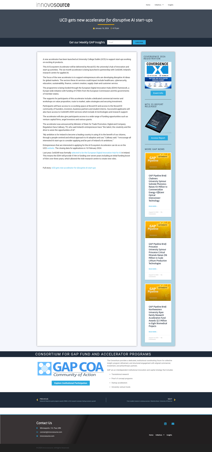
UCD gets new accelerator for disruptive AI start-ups (74, 168)
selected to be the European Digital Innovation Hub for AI (96, 153)
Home (148, 5)
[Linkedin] (165, 423)
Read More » (153, 206)
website (50, 148)
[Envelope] (173, 423)
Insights (170, 5)
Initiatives (158, 5)
